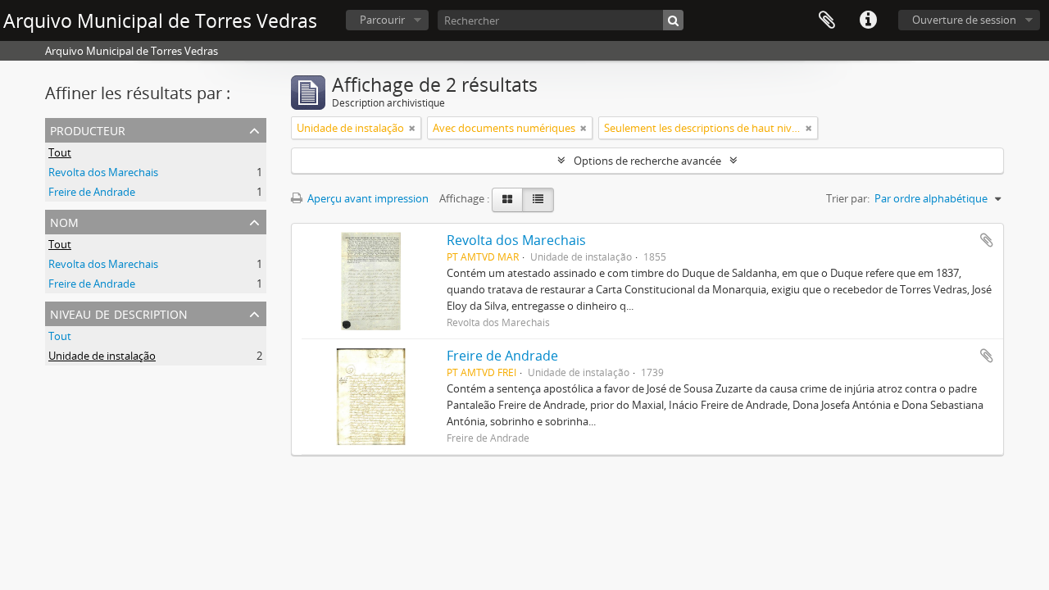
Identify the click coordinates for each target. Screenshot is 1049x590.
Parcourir (382, 19)
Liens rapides (867, 20)
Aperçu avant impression (367, 198)
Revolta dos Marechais (103, 172)
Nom (64, 221)
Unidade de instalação (102, 355)
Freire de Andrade (91, 191)
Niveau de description (119, 313)
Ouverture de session (964, 19)
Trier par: (848, 198)
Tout (59, 152)
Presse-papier (826, 20)
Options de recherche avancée (647, 160)
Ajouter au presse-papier (987, 240)
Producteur (87, 129)
